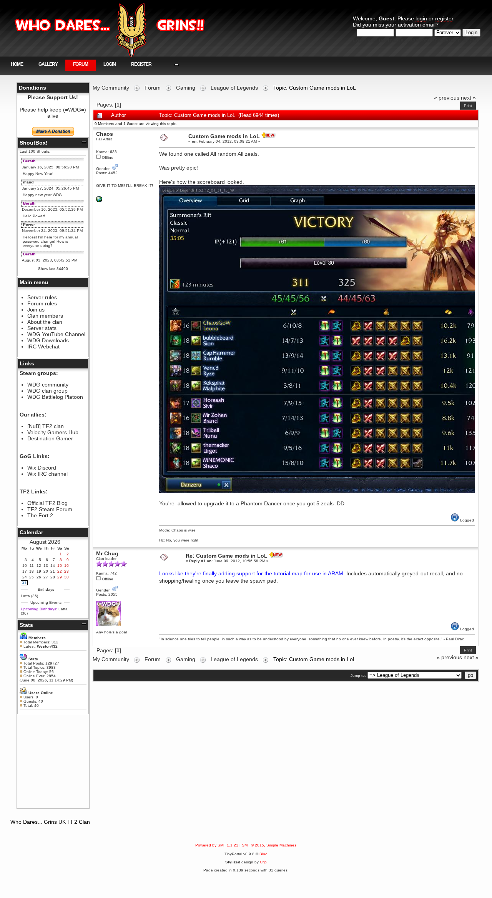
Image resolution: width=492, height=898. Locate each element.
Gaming (185, 88)
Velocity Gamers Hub (52, 432)
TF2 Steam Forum (49, 509)
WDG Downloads (48, 340)
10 (24, 565)
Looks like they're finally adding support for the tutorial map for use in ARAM (251, 573)
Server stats (42, 328)
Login (109, 64)
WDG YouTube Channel (56, 334)
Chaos (104, 134)
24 (24, 577)
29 (59, 577)
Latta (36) (29, 596)
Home (17, 64)
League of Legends (234, 88)
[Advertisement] (53, 761)
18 (31, 571)
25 (31, 577)
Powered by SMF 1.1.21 (216, 845)
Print (468, 105)
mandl (29, 182)
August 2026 (45, 542)
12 (39, 565)
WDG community (47, 385)
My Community (111, 88)
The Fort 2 (40, 515)
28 (52, 577)
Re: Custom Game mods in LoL (227, 556)
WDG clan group (47, 391)
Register (141, 64)
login (421, 18)
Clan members (45, 316)
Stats (26, 625)
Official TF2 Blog (47, 503)
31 (24, 583)
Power (29, 224)
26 (39, 577)
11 (32, 565)
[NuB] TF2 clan (45, 426)
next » (468, 98)
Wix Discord (41, 468)
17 (24, 571)
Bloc (263, 854)
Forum (80, 64)
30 (66, 577)
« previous (446, 98)
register (444, 18)
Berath (29, 161)
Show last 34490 (53, 269)
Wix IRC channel (47, 474)
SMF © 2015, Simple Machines (269, 845)
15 (59, 565)
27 (45, 577)
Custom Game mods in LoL (224, 136)
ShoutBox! (34, 143)
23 (66, 571)
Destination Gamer (50, 438)
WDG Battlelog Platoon (55, 397)
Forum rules (42, 303)
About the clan (44, 322)
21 (52, 571)
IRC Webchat (43, 346)
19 (39, 571)
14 (52, 565)
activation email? (418, 25)
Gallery (48, 64)
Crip (263, 862)
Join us (36, 310)
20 (45, 571)
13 (45, 565)
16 (66, 565)
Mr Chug (107, 553)
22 (59, 571)
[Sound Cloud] (99, 201)
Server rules (42, 297)
